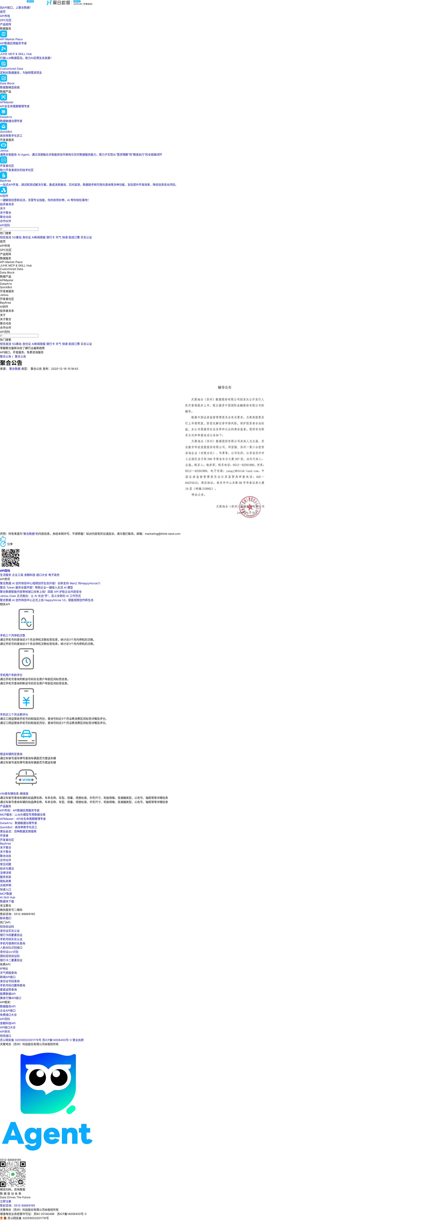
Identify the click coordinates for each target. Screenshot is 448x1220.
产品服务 (5, 806)
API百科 (5, 225)
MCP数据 (6, 893)
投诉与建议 (7, 868)
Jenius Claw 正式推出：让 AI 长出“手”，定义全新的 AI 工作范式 (40, 596)
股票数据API (8, 993)
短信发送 (5, 237)
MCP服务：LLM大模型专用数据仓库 (23, 814)
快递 (65, 237)
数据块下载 (7, 901)
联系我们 (5, 918)
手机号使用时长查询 (12, 943)
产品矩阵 (5, 24)
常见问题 (5, 864)
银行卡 (50, 237)
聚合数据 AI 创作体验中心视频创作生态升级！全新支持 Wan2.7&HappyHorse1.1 (50, 583)
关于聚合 (5, 212)
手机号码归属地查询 (12, 985)
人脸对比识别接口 (11, 947)
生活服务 (5, 575)
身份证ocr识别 (9, 951)
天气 (58, 237)
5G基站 (17, 237)
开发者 (4, 835)
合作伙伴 (5, 221)
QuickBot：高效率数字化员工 (18, 827)
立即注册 (5, 1201)
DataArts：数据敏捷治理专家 (18, 823)
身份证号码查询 (10, 981)
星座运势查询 (8, 989)
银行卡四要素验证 (11, 935)
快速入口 (5, 889)
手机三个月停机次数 (12, 635)
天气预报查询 (8, 972)
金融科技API (8, 1023)
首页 (3, 11)
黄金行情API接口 (10, 998)
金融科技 (29, 575)
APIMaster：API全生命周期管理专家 (23, 819)
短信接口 (5, 1035)
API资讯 (5, 1031)
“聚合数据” (29, 533)
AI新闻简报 (39, 237)
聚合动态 (5, 217)
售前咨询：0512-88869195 (17, 1205)
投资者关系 (7, 204)
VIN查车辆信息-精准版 (14, 793)
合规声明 (5, 885)
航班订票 (74, 237)
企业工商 (17, 575)
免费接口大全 (8, 1014)
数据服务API (8, 1006)
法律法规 (5, 872)
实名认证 (86, 237)
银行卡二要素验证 (11, 960)
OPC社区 (6, 20)
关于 (3, 208)
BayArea (5, 843)
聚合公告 (5, 356)
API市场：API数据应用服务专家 (20, 810)
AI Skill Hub (7, 897)
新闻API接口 (8, 977)
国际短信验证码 (10, 956)
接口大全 (41, 575)
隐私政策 (5, 881)
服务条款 (5, 877)
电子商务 (53, 575)
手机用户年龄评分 (11, 675)
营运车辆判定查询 (11, 754)
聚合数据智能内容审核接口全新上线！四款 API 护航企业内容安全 (41, 591)
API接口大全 (8, 1027)
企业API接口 (8, 1010)
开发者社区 (7, 840)
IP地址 (4, 968)
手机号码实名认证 (11, 939)
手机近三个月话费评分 (14, 714)
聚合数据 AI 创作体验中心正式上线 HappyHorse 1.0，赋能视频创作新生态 (46, 600)
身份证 (26, 237)
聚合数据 (14, 368)
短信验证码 (7, 926)
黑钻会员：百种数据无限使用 (18, 831)
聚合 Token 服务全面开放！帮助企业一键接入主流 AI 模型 (36, 587)
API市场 (5, 16)
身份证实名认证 (10, 930)
